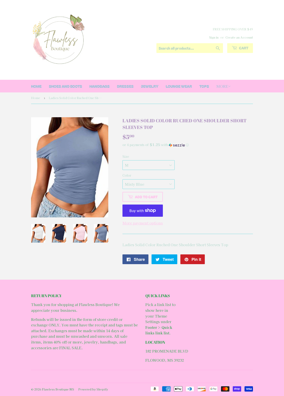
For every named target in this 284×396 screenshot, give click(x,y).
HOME (36, 86)
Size (125, 156)
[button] (187, 144)
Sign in (214, 37)
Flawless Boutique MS (58, 389)
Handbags (99, 86)
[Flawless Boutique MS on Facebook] (141, 376)
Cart (243, 48)
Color (126, 175)
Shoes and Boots (65, 86)
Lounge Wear (179, 86)
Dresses (125, 86)
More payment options (142, 223)
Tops (204, 86)
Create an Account (239, 37)
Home (35, 98)
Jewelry (149, 86)
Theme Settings (156, 318)
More (222, 86)
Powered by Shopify (93, 389)
